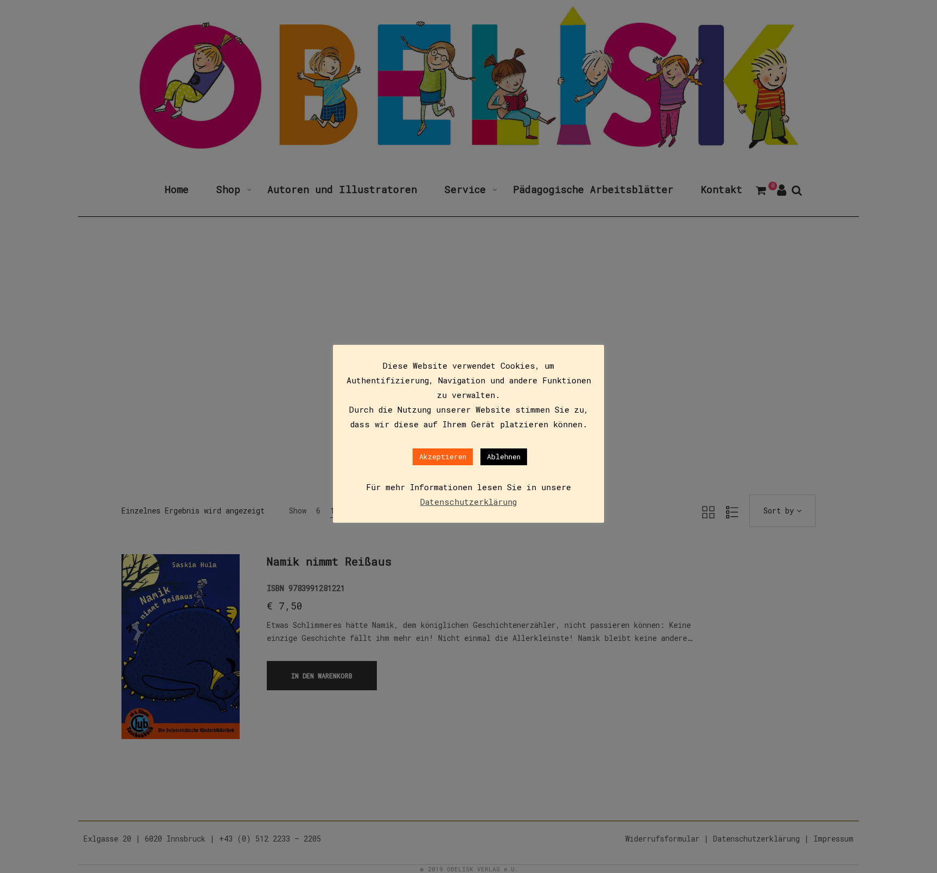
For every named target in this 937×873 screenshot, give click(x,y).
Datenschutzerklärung (468, 501)
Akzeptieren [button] (442, 456)
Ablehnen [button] (504, 456)
